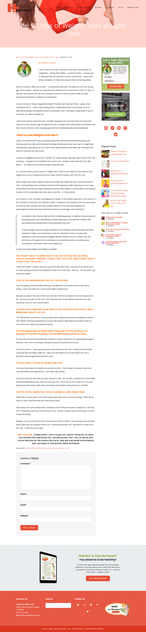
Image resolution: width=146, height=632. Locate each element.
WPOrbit (100, 629)
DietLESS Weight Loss (29, 57)
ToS (69, 629)
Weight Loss (54, 57)
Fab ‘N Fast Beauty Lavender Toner (114, 235)
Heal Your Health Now (19, 7)
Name (23, 494)
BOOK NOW (115, 86)
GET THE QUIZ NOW (98, 578)
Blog (18, 57)
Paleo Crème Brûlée (114, 217)
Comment (25, 463)
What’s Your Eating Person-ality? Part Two (118, 203)
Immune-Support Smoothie (117, 229)
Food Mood (43, 57)
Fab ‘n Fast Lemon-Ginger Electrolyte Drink (117, 223)
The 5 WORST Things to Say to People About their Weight (119, 193)
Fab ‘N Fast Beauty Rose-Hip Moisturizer (116, 242)
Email (23, 505)
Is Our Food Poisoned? (120, 161)
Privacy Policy (78, 629)
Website (24, 515)
